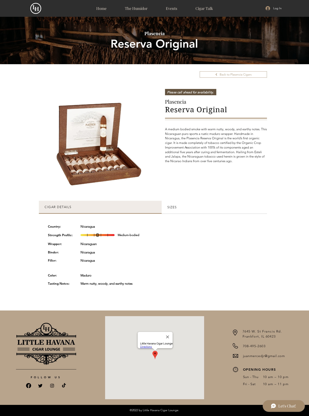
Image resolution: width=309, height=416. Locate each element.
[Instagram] (52, 385)
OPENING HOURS (259, 370)
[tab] (100, 207)
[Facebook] (28, 385)
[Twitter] (40, 385)
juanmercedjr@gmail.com (264, 356)
